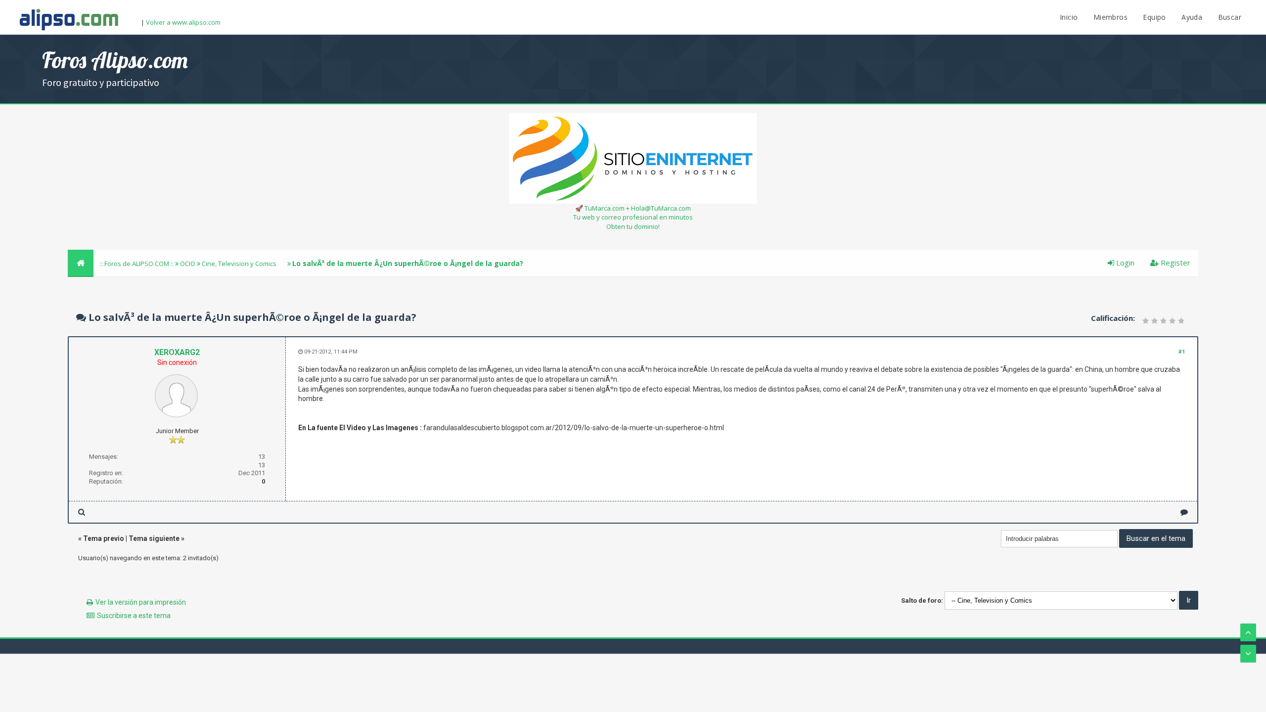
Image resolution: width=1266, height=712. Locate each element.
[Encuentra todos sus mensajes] (82, 512)
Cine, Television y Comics (239, 263)
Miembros (1110, 17)
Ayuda (1191, 17)
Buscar (1229, 17)
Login (1124, 262)
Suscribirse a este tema (134, 616)
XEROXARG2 (177, 352)
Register (1174, 262)
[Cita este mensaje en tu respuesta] (1184, 512)
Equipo (1154, 17)
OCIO (187, 263)
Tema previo (103, 538)
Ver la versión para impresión (140, 602)
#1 (1181, 352)
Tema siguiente (154, 538)
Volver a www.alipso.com (183, 22)
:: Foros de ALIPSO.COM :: (137, 263)
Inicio (1069, 17)
